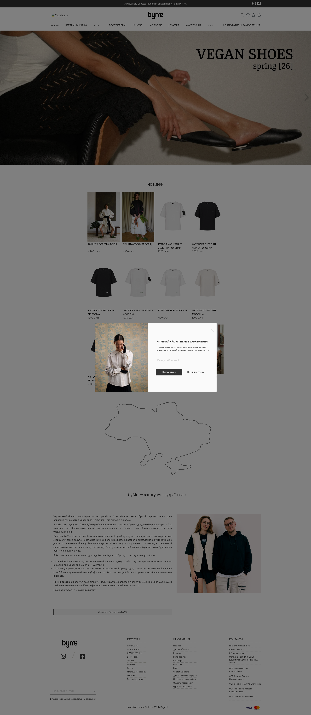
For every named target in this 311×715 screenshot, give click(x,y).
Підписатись (169, 372)
